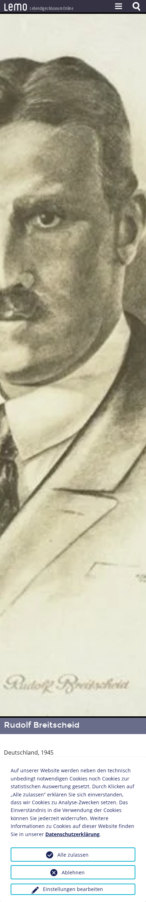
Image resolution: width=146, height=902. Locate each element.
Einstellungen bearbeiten (73, 889)
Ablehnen (73, 872)
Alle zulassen (73, 854)
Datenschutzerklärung (72, 834)
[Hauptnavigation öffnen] (118, 6)
